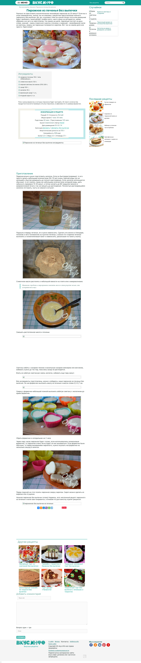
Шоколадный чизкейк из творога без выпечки (28, 590)
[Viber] (46, 508)
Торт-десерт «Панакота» (47, 589)
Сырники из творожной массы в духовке (110, 116)
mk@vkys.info (74, 641)
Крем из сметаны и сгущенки (104, 12)
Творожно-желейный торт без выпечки (74, 565)
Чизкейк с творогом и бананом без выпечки (51, 565)
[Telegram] (52, 508)
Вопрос (23, 627)
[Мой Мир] (44, 508)
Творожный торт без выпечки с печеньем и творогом (74, 590)
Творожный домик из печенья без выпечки (104, 23)
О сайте (51, 641)
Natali (62, 123)
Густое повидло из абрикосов (110, 103)
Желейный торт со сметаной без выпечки (28, 565)
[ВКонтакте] (38, 508)
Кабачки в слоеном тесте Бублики (110, 126)
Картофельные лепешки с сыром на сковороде (110, 139)
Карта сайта (52, 644)
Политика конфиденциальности (58, 650)
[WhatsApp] (49, 508)
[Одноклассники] (41, 508)
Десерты (46, 128)
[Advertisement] (51, 158)
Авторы (57, 641)
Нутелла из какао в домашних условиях (104, 29)
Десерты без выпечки (60, 128)
